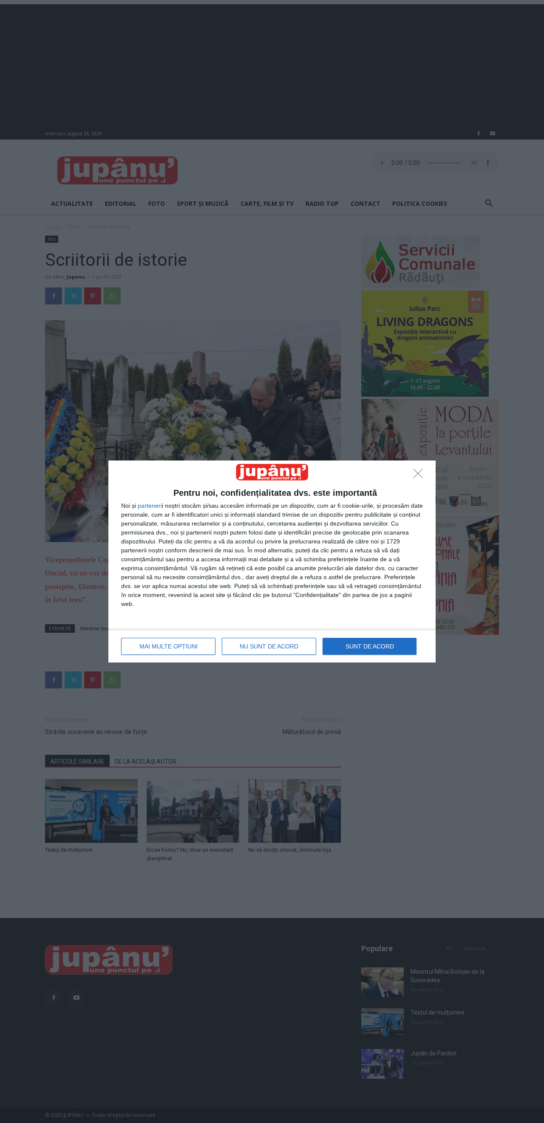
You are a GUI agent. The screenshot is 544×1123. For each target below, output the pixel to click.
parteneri (150, 506)
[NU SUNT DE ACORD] (420, 476)
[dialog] (272, 561)
